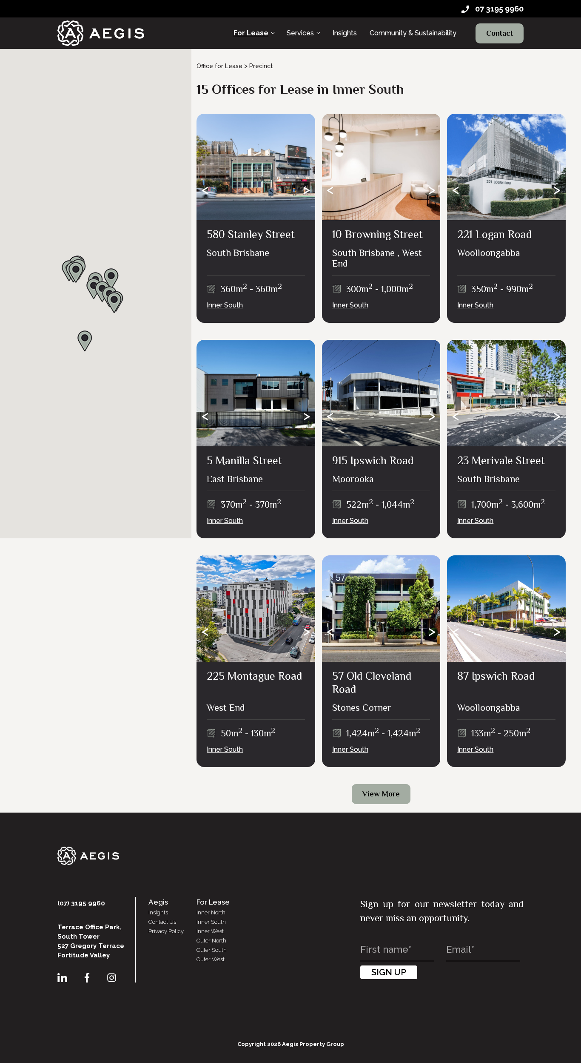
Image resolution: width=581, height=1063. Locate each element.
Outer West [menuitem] (211, 959)
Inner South (225, 305)
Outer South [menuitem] (212, 950)
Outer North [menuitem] (211, 940)
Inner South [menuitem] (211, 922)
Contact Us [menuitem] (162, 922)
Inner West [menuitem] (210, 931)
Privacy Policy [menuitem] (166, 931)
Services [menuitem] (300, 33)
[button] (75, 272)
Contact (499, 33)
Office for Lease (219, 66)
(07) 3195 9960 (81, 903)
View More (381, 794)
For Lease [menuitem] (251, 33)
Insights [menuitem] (345, 33)
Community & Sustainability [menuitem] (413, 33)
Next (306, 190)
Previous (205, 190)
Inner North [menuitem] (211, 912)
